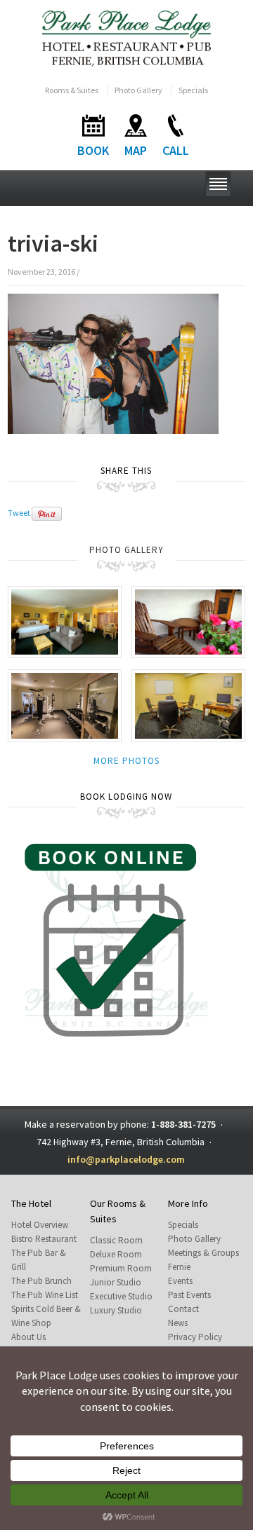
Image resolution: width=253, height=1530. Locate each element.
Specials (193, 90)
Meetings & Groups (203, 1253)
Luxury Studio (116, 1310)
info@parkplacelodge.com (126, 1159)
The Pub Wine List (44, 1295)
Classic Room (116, 1240)
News (178, 1323)
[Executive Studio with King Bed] (64, 620)
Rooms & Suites (71, 90)
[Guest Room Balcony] (188, 620)
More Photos (126, 761)
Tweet (19, 512)
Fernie (179, 1267)
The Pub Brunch (41, 1281)
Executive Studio (121, 1296)
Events (180, 1281)
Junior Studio (115, 1282)
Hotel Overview (39, 1225)
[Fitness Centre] (64, 704)
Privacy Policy (195, 1337)
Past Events (189, 1295)
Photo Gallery (138, 90)
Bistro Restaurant (44, 1239)
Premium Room (121, 1268)
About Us (28, 1337)
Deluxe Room (116, 1254)
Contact (183, 1309)
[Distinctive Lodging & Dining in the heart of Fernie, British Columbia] (127, 37)
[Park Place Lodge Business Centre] (188, 704)
